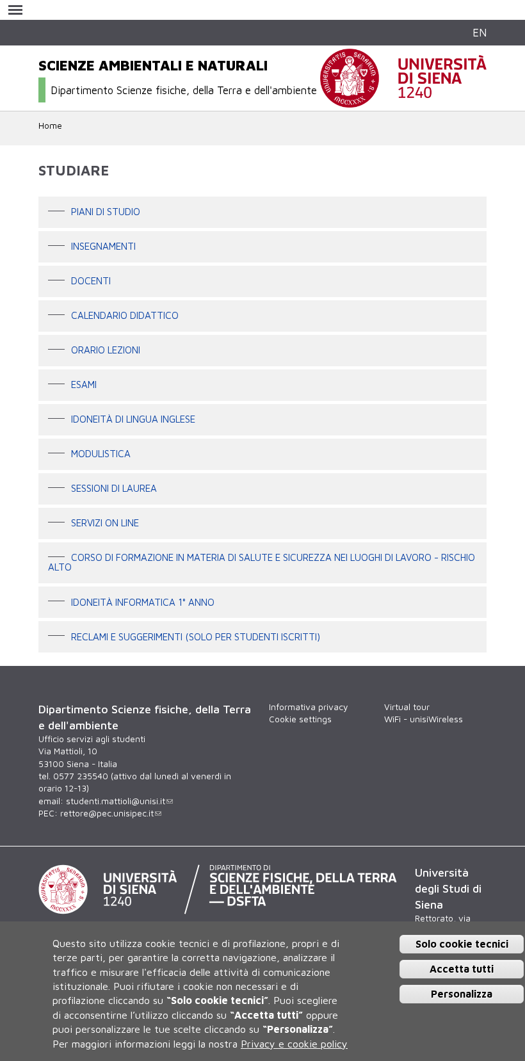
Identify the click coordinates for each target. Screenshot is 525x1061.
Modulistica (101, 453)
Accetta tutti (462, 969)
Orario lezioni (105, 349)
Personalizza (461, 994)
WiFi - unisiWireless (423, 719)
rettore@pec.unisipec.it (107, 813)
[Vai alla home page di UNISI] (403, 100)
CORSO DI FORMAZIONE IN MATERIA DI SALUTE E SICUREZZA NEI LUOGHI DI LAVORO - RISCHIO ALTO (261, 561)
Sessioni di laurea (114, 488)
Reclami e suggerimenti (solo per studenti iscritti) (195, 636)
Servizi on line (105, 522)
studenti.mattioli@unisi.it (115, 801)
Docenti (91, 280)
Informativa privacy (308, 707)
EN (479, 32)
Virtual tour (407, 707)
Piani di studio (105, 211)
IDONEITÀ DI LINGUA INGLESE (133, 419)
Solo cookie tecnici (462, 944)
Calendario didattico (125, 315)
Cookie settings (300, 719)
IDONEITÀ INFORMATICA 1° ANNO (142, 601)
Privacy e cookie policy (294, 1043)
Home (50, 125)
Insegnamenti (103, 246)
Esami (84, 384)
